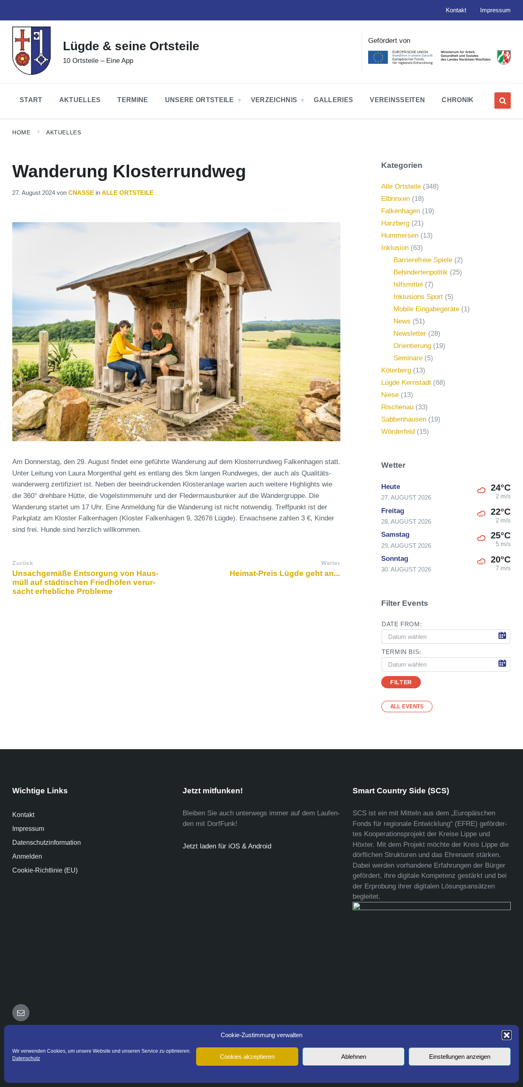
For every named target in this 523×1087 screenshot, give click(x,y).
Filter (400, 682)
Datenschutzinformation (46, 842)
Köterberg (396, 370)
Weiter (330, 563)
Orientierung (412, 346)
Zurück (22, 563)
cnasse (81, 193)
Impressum (28, 828)
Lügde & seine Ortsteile (131, 46)
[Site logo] (31, 72)
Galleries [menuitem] (333, 99)
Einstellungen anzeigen (459, 1056)
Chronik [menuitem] (458, 99)
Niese (390, 395)
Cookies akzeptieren (247, 1056)
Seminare (407, 358)
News (402, 321)
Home (21, 132)
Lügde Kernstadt (406, 382)
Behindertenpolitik (420, 272)
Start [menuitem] (31, 99)
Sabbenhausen (403, 419)
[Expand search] (502, 100)
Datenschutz (26, 1058)
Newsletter (409, 333)
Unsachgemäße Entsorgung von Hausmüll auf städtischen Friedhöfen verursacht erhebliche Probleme (85, 582)
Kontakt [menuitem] (456, 10)
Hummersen (399, 235)
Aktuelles (63, 132)
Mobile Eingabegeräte (426, 309)
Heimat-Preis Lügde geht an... (285, 573)
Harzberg (395, 223)
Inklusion (395, 248)
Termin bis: (401, 652)
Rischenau (397, 407)
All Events (407, 706)
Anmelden (27, 856)
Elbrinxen (395, 199)
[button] (507, 1035)
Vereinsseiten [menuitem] (397, 99)
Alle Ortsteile (128, 193)
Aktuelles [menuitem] (80, 99)
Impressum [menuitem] (495, 10)
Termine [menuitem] (132, 99)
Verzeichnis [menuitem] (274, 99)
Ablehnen (353, 1056)
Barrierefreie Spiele (422, 260)
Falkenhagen (400, 211)
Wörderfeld (398, 431)
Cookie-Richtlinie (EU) (45, 870)
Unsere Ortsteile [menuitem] (199, 99)
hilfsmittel (408, 284)
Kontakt (23, 814)
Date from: (402, 624)
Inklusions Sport (418, 297)
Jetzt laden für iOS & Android (227, 846)
